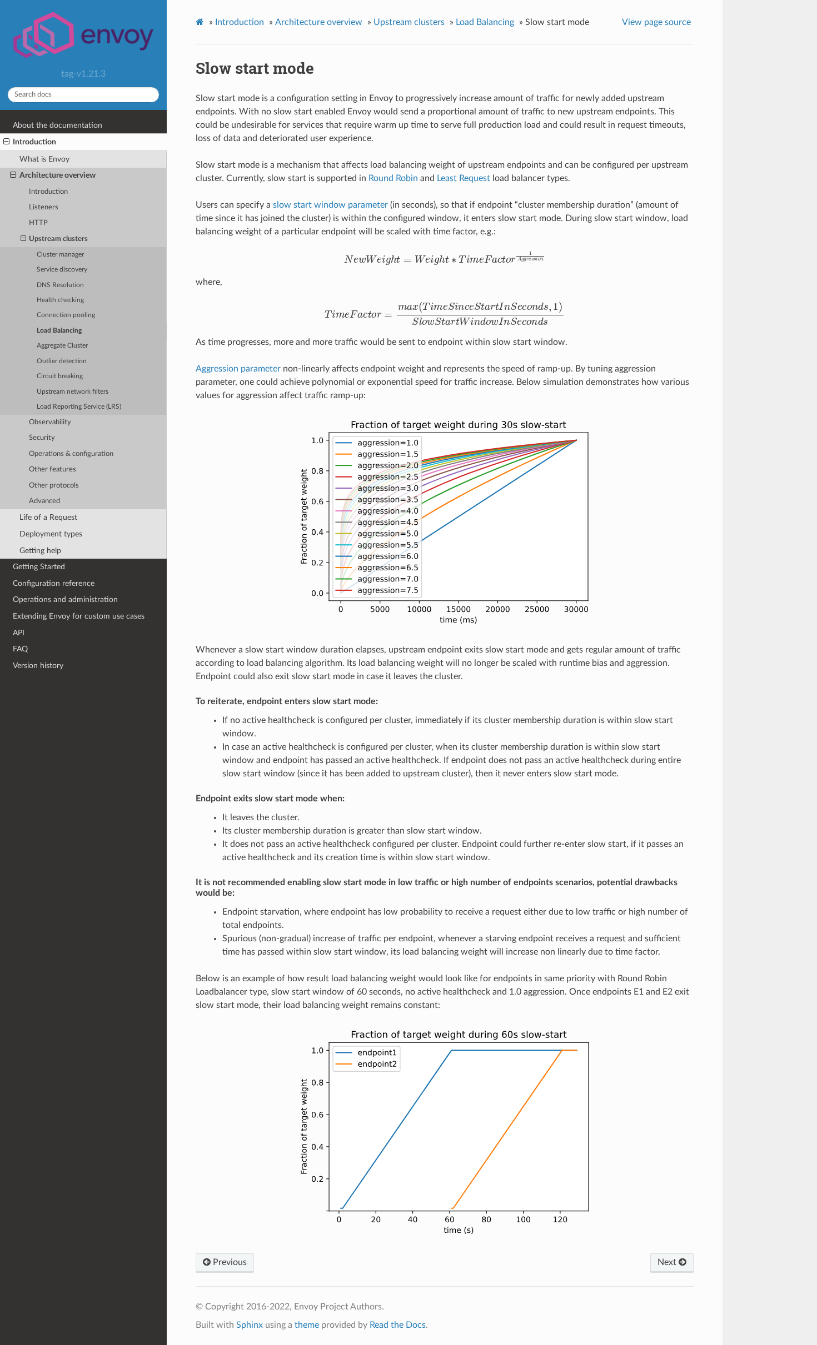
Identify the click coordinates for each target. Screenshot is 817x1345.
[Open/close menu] (6, 142)
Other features (52, 469)
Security (42, 437)
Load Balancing (59, 331)
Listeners (43, 207)
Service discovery (62, 270)
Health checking (60, 300)
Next (668, 1262)
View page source (656, 22)
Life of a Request (48, 517)
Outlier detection (62, 361)
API (18, 633)
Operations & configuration (71, 454)
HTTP (38, 223)
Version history (38, 665)
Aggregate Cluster (62, 346)
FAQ (20, 649)
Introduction (34, 142)
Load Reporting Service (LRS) (79, 407)
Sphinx (249, 1325)
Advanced (44, 501)
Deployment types (50, 534)
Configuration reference (53, 583)
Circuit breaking (60, 376)
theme (307, 1325)
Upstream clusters (58, 239)
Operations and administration (65, 599)
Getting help (40, 550)
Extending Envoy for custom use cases (79, 616)
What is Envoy (44, 159)
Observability (50, 422)
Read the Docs (398, 1325)
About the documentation (57, 125)
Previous (229, 1262)
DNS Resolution (60, 285)
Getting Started (39, 567)
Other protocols (54, 485)
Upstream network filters (72, 392)
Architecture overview (57, 175)
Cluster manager (60, 255)
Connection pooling (66, 315)
